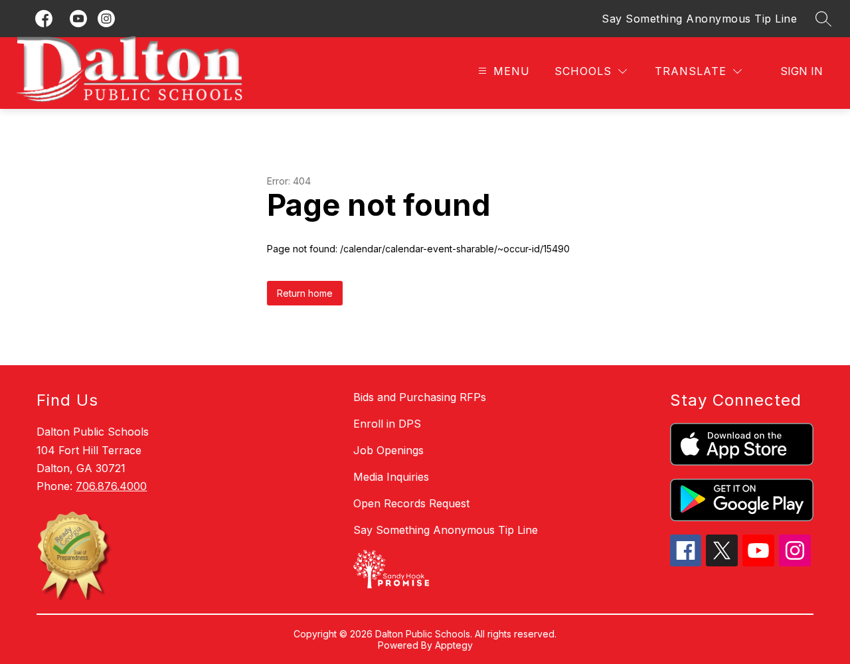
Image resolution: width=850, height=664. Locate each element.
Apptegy (454, 645)
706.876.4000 (111, 486)
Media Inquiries (391, 476)
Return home (305, 293)
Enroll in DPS (387, 423)
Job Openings (388, 450)
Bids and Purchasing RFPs (419, 397)
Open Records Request (411, 503)
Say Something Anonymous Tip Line (699, 18)
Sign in (801, 71)
